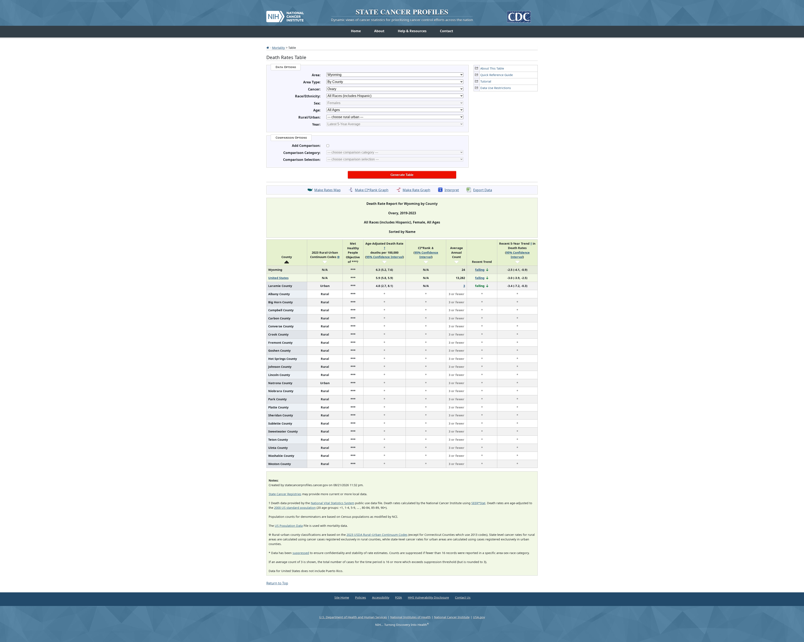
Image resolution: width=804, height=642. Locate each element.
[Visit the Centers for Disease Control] (519, 15)
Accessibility (380, 597)
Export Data (482, 190)
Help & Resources (412, 31)
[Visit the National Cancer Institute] (285, 15)
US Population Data (289, 526)
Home (356, 31)
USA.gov (479, 617)
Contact (446, 31)
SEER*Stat (478, 503)
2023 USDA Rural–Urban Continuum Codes (377, 535)
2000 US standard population (295, 508)
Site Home (341, 597)
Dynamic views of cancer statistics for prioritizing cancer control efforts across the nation (402, 20)
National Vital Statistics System (332, 503)
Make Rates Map (327, 190)
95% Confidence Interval (384, 257)
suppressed (300, 553)
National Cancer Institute (452, 617)
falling (479, 270)
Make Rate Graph (416, 190)
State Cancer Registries (285, 494)
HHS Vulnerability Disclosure (428, 597)
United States (278, 278)
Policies (360, 597)
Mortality (278, 47)
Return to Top (277, 583)
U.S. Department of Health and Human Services (353, 617)
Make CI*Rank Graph (371, 190)
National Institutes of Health (410, 617)
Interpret (452, 190)
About (379, 31)
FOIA (398, 597)
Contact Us (462, 597)
